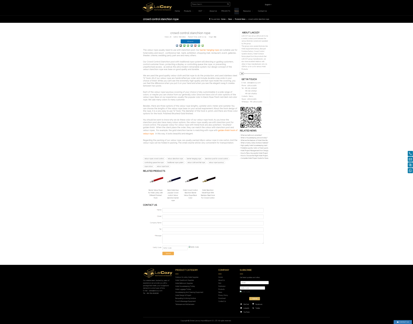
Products (221, 289)
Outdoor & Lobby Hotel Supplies (186, 277)
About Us (221, 280)
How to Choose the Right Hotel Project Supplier (255, 155)
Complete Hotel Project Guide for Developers (255, 158)
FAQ (219, 283)
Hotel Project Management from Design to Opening (255, 150)
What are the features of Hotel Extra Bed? (255, 140)
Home (220, 277)
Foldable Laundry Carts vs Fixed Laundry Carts (255, 148)
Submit (168, 253)
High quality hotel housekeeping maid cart (255, 145)
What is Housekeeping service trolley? (254, 138)
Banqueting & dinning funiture (185, 298)
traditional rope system (175, 162)
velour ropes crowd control (154, 158)
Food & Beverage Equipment (185, 301)
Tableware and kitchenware (184, 304)
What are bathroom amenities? (251, 135)
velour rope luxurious (216, 162)
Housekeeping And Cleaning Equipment (189, 292)
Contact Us (222, 301)
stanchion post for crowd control (216, 158)
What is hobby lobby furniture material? (254, 143)
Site (215, 37)
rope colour (148, 166)
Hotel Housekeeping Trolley (185, 286)
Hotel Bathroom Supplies (184, 283)
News (220, 292)
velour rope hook (163, 166)
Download (222, 298)
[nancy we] (252, 117)
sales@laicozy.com (254, 83)
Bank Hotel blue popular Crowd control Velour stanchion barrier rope (173, 195)
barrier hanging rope (194, 158)
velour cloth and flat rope (196, 162)
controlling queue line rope (154, 162)
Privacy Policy (223, 295)
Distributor (222, 286)
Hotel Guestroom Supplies (184, 280)
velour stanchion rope (175, 158)
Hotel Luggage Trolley (183, 289)
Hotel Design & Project (183, 295)
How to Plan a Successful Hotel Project (254, 153)
